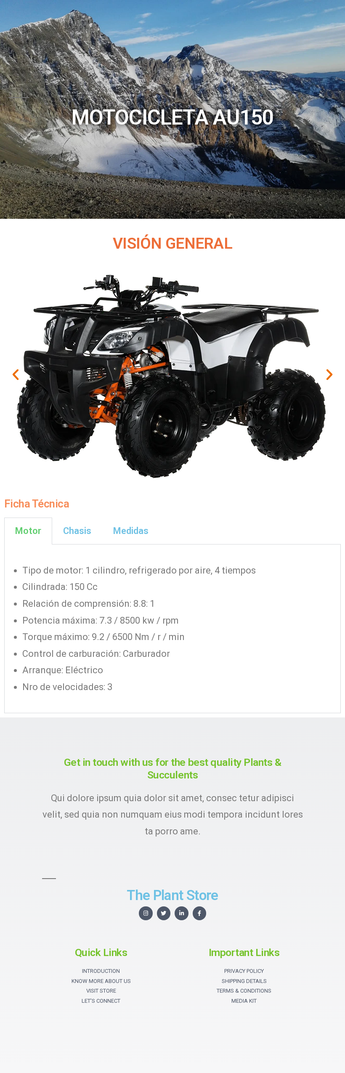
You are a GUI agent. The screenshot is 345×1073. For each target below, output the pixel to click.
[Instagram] (146, 913)
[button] (15, 374)
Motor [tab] (28, 531)
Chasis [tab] (77, 531)
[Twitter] (164, 913)
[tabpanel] (172, 629)
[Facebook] (200, 913)
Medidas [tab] (131, 531)
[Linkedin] (181, 913)
